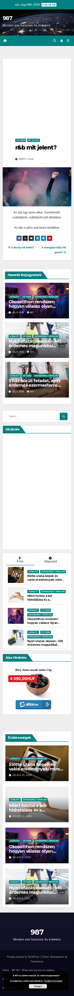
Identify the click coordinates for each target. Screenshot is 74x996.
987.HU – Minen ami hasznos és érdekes (33, 970)
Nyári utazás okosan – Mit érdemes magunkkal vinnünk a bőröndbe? (35, 346)
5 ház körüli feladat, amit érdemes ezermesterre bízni (34, 385)
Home (6, 970)
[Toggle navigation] (68, 41)
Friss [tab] (20, 561)
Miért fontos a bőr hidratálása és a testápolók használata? (43, 599)
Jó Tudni (20, 140)
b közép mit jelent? (22, 247)
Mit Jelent (33, 140)
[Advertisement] (37, 96)
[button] (54, 40)
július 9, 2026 (21, 857)
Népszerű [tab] (50, 561)
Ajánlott (14, 297)
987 (7, 18)
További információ (53, 981)
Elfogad (38, 986)
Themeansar (36, 961)
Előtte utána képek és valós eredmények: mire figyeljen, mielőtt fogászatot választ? (44, 581)
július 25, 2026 (22, 775)
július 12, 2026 (22, 816)
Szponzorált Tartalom (46, 297)
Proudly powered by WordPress (23, 956)
